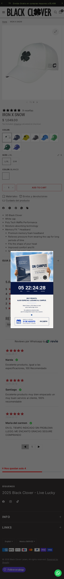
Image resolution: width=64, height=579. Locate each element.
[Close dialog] (51, 253)
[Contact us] (58, 573)
